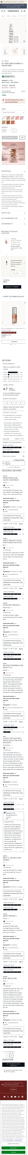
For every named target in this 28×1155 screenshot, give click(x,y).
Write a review (5, 82)
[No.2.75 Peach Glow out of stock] (17, 118)
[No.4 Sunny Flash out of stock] (8, 122)
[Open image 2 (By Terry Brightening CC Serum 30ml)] (15, 51)
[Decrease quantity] (4, 130)
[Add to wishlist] (22, 137)
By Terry (14, 16)
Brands (8, 16)
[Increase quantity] (14, 130)
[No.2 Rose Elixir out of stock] (22, 118)
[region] (13, 1127)
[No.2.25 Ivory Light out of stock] (13, 118)
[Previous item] (2, 323)
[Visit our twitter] (8, 1097)
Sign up (13, 1089)
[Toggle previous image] (1, 31)
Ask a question (15, 82)
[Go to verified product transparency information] (8, 76)
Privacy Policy (9, 1140)
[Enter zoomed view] (24, 41)
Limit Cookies (13, 1148)
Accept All (13, 1152)
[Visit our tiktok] (19, 1097)
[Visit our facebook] (4, 1097)
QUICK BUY (14, 341)
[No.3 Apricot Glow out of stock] (4, 122)
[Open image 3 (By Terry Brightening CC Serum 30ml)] (24, 51)
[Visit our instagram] (11, 1097)
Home (3, 16)
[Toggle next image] (25, 31)
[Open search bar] (4, 11)
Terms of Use (18, 1140)
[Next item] (24, 323)
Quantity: (5, 127)
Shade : (4, 109)
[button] (13, 76)
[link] (22, 11)
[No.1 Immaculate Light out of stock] (4, 118)
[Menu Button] (1, 11)
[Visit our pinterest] (22, 1097)
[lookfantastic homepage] (13, 11)
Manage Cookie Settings (13, 1143)
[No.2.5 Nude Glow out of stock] (8, 118)
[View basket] (24, 11)
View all (23, 91)
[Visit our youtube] (15, 1097)
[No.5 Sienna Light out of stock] (13, 122)
